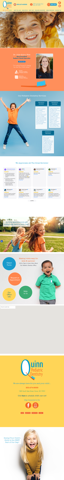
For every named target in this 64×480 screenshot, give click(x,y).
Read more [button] (36, 174)
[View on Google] (20, 170)
